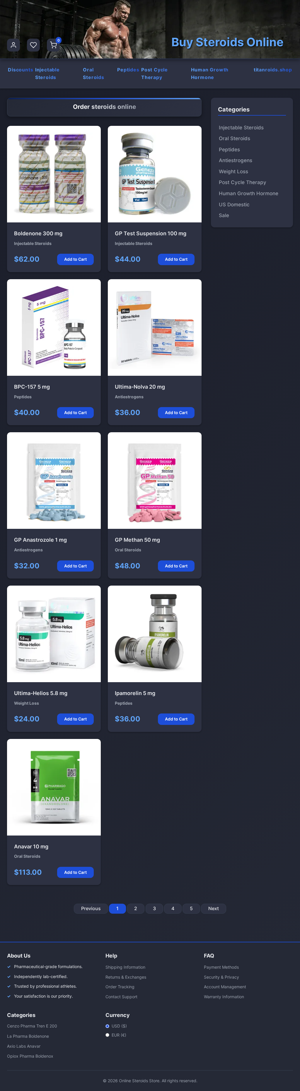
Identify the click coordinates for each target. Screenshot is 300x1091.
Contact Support (121, 996)
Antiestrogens (235, 160)
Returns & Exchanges (125, 977)
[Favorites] (33, 45)
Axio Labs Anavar (23, 1046)
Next (213, 908)
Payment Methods (221, 967)
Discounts (20, 70)
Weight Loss (233, 171)
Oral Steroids (93, 73)
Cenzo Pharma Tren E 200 (32, 1025)
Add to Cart (75, 259)
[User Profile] (13, 45)
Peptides (128, 70)
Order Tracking (119, 986)
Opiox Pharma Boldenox (30, 1056)
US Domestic (234, 204)
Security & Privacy (221, 977)
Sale (224, 215)
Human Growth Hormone (210, 73)
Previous (91, 908)
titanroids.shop (273, 70)
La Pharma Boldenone (28, 1036)
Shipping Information (125, 967)
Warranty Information (224, 996)
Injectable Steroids (47, 73)
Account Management (225, 986)
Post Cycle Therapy (154, 73)
